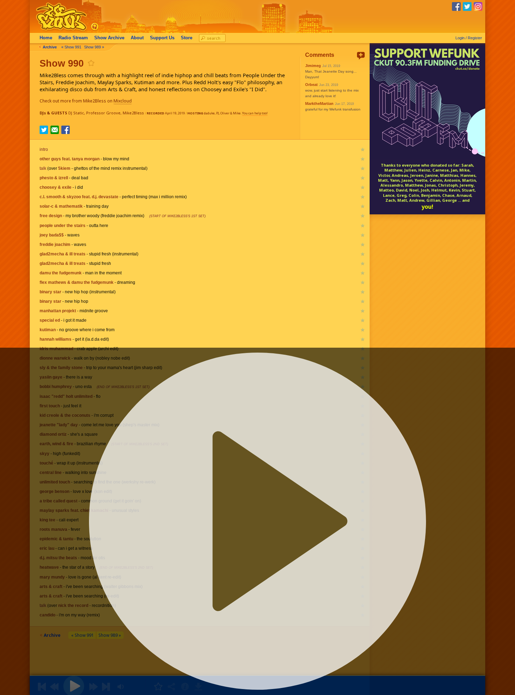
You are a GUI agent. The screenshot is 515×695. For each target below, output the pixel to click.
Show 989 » (94, 47)
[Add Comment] (360, 55)
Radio (73, 37)
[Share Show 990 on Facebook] (65, 131)
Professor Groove (103, 112)
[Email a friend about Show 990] (54, 130)
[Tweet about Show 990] (44, 131)
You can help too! (255, 113)
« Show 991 (71, 47)
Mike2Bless (133, 112)
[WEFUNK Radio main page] (57, 31)
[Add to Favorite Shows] (90, 63)
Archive (109, 37)
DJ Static (76, 112)
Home (46, 37)
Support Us (162, 37)
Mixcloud (123, 101)
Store (186, 37)
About (137, 37)
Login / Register (468, 38)
